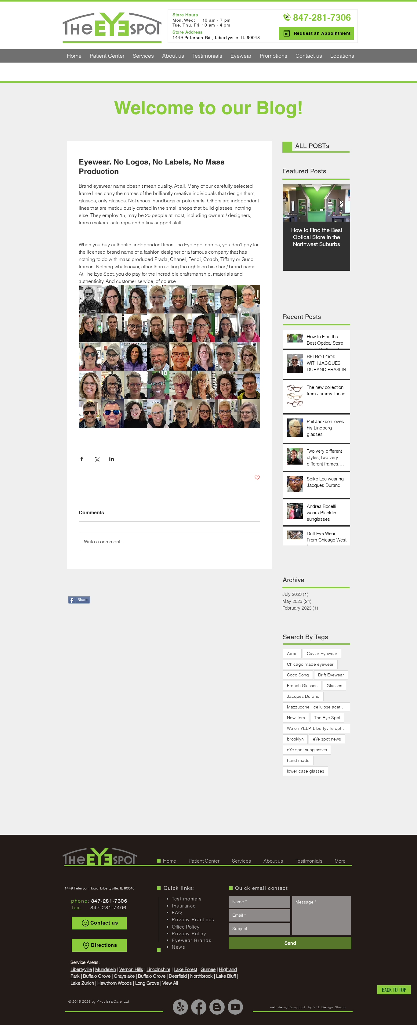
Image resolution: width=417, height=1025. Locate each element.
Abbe (292, 653)
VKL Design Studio (330, 1007)
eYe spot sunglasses (307, 749)
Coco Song (298, 675)
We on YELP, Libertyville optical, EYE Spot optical (318, 728)
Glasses (334, 685)
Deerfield (178, 976)
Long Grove (147, 983)
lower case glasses (305, 771)
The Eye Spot (327, 717)
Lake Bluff (226, 976)
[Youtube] (235, 1007)
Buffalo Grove (97, 976)
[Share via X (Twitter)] (97, 459)
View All (170, 983)
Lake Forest (185, 969)
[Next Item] (340, 203)
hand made (298, 760)
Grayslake (124, 976)
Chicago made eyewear (310, 664)
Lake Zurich (82, 983)
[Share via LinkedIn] (111, 459)
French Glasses (302, 685)
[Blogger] (217, 1007)
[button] (107, 56)
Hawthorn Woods (114, 983)
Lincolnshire (158, 969)
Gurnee (208, 969)
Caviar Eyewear (322, 653)
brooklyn (295, 739)
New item (296, 717)
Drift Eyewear (331, 675)
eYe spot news (327, 739)
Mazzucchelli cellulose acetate (316, 707)
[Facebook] (198, 1007)
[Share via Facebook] (82, 459)
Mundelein (105, 969)
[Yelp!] (180, 1007)
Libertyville (81, 969)
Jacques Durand (303, 696)
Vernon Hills (131, 969)
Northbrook (201, 976)
